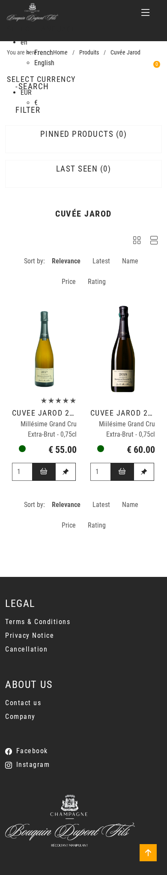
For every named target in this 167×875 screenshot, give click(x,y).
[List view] (154, 241)
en (24, 42)
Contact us (23, 703)
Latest (101, 261)
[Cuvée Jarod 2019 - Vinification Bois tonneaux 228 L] (44, 349)
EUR (26, 92)
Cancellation (26, 649)
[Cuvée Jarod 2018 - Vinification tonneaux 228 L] (122, 349)
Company (20, 716)
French (43, 52)
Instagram (33, 764)
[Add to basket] (44, 472)
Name (130, 261)
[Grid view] (137, 241)
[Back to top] (148, 852)
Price (69, 282)
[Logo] (32, 12)
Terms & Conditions (37, 622)
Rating (97, 282)
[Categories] (145, 12)
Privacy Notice (29, 635)
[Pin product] (65, 472)
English (44, 63)
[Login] (122, 70)
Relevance (66, 261)
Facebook (32, 751)
